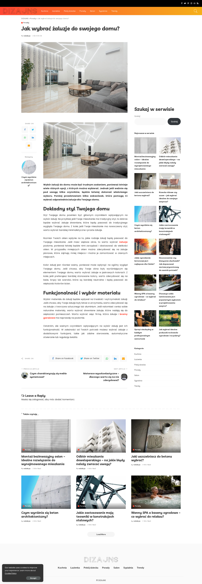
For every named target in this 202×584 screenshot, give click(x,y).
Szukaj (137, 116)
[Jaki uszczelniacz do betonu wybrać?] (145, 181)
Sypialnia (138, 380)
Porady (26, 22)
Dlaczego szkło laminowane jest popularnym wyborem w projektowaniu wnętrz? (170, 299)
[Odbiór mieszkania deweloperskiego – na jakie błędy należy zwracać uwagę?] (170, 145)
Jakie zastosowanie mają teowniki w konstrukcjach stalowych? (95, 516)
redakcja (27, 36)
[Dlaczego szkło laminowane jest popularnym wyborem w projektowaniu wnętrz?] (170, 282)
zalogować (38, 399)
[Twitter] (185, 3)
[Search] (195, 11)
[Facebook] (181, 3)
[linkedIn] (115, 358)
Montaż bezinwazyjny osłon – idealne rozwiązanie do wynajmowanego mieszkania (145, 162)
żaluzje (123, 242)
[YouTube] (194, 3)
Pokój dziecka (140, 364)
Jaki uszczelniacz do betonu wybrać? (151, 458)
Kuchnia (137, 354)
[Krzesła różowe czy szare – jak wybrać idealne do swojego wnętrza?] (170, 181)
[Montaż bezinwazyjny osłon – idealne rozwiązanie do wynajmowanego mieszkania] (145, 145)
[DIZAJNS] (20, 11)
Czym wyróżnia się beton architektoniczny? (28, 181)
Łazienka (138, 359)
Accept (33, 578)
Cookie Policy (10, 573)
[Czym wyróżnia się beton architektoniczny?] (29, 167)
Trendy (137, 386)
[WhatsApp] (25, 137)
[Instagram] (191, 3)
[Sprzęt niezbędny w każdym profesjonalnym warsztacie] (145, 318)
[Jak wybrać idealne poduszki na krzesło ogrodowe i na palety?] (170, 318)
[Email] (29, 145)
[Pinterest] (188, 3)
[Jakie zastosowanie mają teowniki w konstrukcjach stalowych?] (170, 214)
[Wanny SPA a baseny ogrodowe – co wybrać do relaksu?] (145, 282)
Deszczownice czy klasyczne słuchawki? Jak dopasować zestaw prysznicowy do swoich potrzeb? (169, 264)
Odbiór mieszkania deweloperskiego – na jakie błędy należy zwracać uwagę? (100, 460)
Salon (136, 375)
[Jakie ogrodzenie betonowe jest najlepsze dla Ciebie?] (145, 247)
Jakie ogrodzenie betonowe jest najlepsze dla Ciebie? (144, 261)
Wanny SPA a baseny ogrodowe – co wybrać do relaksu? (145, 296)
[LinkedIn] (33, 137)
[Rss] (197, 3)
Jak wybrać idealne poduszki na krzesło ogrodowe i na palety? (169, 332)
